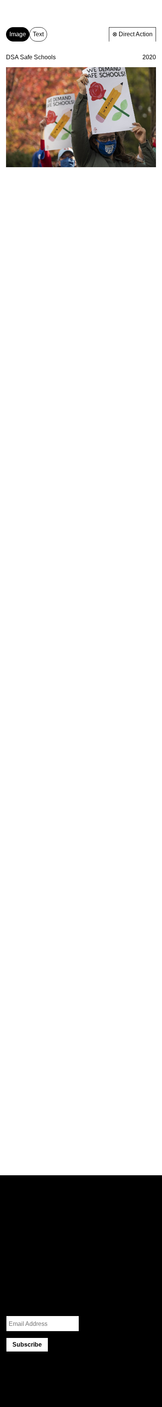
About (147, 9)
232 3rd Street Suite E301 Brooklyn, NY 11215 (33, 1250)
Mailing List (21, 1305)
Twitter (43, 1286)
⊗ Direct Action (132, 34)
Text (38, 34)
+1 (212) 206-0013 (30, 1278)
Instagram (19, 1286)
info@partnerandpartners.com (46, 1271)
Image (17, 34)
